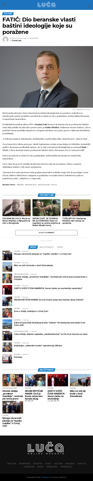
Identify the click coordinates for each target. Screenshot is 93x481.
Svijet (48, 464)
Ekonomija (24, 464)
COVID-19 (81, 464)
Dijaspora (29, 467)
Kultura (58, 464)
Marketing (52, 467)
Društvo (37, 464)
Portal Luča (16, 40)
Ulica (54, 185)
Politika (11, 464)
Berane (21, 185)
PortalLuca (45, 477)
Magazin (70, 464)
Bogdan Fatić (31, 185)
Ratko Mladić (44, 185)
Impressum (66, 467)
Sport (40, 467)
